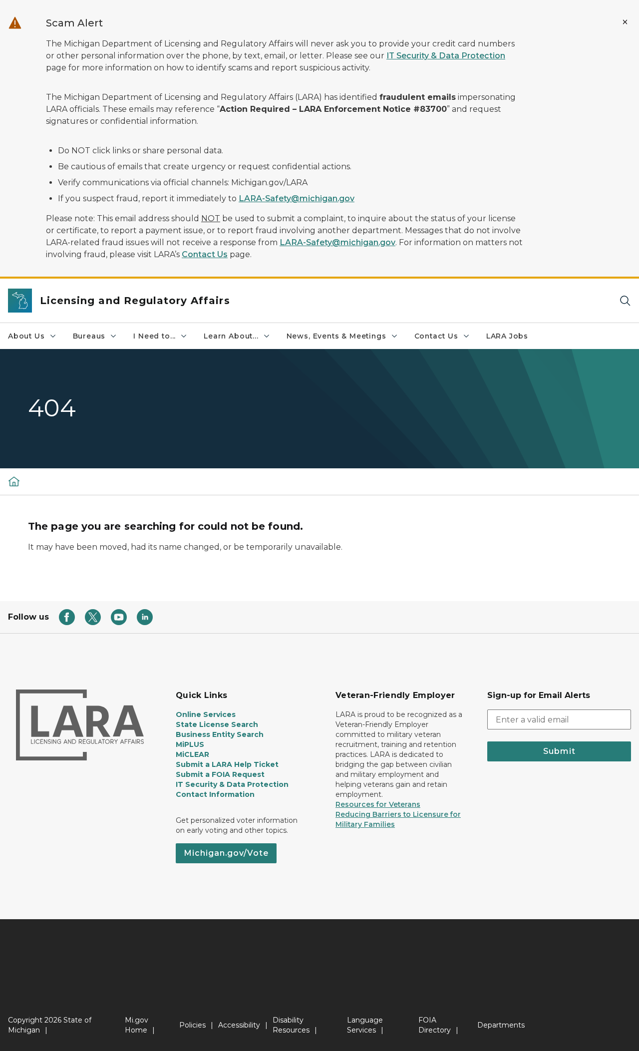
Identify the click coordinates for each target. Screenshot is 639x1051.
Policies (192, 1025)
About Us (26, 336)
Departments (501, 1025)
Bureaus (89, 336)
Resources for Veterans (377, 804)
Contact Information (215, 794)
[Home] (14, 481)
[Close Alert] (625, 22)
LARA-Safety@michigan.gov (296, 198)
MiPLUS (190, 744)
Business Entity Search (220, 734)
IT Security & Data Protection (445, 55)
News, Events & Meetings (336, 336)
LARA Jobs (507, 336)
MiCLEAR (192, 754)
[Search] (625, 301)
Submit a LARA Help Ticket (227, 764)
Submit (559, 751)
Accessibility (239, 1025)
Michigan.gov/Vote (226, 853)
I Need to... (154, 336)
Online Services (206, 714)
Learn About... (231, 336)
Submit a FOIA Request (220, 774)
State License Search (217, 724)
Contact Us (205, 254)
